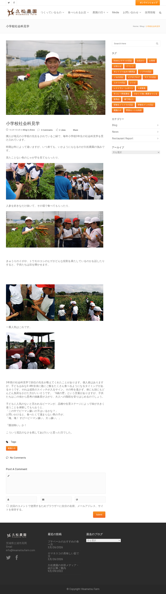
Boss (32, 130)
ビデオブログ (134, 77)
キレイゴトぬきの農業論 (124, 72)
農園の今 (12, 448)
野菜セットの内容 (134, 110)
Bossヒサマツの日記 (123, 61)
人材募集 (142, 88)
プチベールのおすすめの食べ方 (63, 543)
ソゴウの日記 (145, 72)
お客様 (152, 61)
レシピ (133, 83)
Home (135, 26)
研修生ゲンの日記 (145, 105)
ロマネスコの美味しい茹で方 (63, 555)
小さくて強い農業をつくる (145, 94)
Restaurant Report (122, 138)
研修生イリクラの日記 (123, 105)
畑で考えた (129, 99)
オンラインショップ (148, 2)
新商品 (116, 99)
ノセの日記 (118, 77)
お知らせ (117, 66)
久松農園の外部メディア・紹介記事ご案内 (63, 567)
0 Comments (47, 130)
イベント (130, 66)
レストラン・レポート (123, 88)
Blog (142, 26)
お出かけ (140, 61)
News (115, 131)
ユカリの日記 (119, 83)
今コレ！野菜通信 (121, 94)
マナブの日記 (150, 77)
